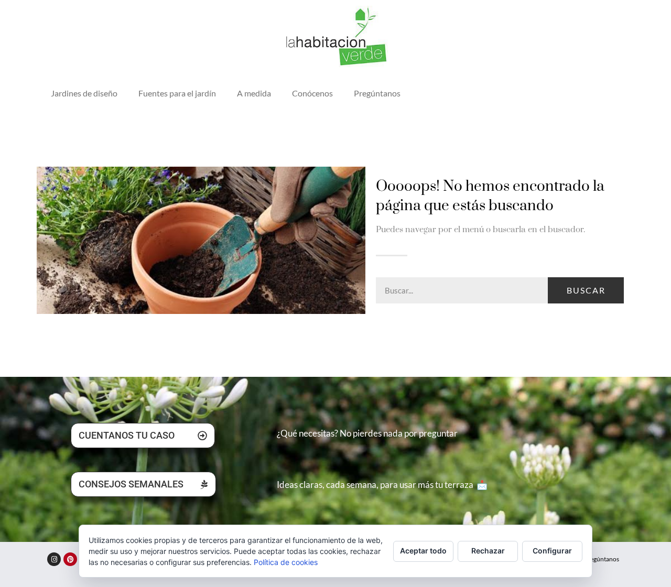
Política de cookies (286, 562)
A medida (254, 93)
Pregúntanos (377, 93)
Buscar (586, 290)
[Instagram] (54, 559)
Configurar (552, 550)
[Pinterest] (70, 559)
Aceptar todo (423, 550)
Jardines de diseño (84, 93)
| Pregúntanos (600, 559)
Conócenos (312, 93)
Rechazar (488, 550)
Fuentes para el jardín (177, 93)
